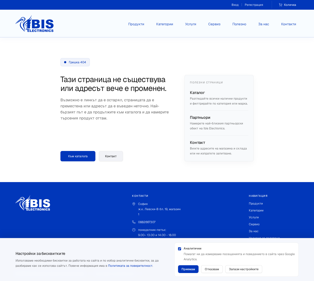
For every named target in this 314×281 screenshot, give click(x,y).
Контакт (111, 156)
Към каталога (78, 156)
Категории (164, 24)
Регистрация (254, 5)
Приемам (188, 269)
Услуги (190, 24)
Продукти (136, 24)
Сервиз (214, 24)
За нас (263, 24)
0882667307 (146, 222)
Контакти (288, 24)
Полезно (239, 24)
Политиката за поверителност (130, 266)
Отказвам (212, 269)
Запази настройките (244, 269)
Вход (235, 5)
